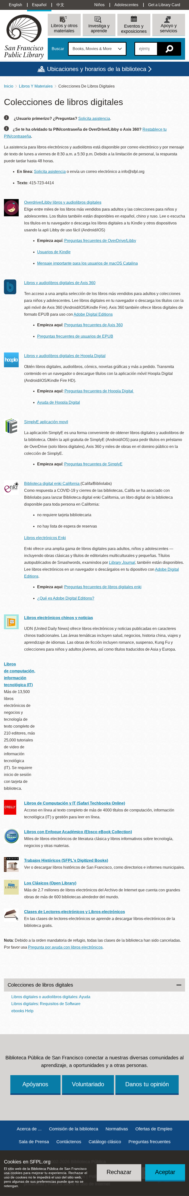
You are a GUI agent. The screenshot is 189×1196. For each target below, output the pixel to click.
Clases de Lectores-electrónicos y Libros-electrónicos (74, 912)
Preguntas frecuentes (149, 1141)
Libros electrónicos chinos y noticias (58, 618)
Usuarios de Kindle (54, 252)
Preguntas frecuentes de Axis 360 (93, 325)
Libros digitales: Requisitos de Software (45, 1004)
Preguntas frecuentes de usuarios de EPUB (75, 336)
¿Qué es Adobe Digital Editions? (65, 598)
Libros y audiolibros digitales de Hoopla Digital (65, 356)
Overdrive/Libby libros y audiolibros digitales (62, 202)
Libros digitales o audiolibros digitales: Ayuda (50, 997)
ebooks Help (22, 1011)
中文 (60, 5)
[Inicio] (24, 37)
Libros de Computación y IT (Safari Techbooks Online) (74, 803)
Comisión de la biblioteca (73, 1128)
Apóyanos (35, 1084)
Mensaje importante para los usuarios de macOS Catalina (87, 263)
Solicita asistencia (94, 118)
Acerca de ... (29, 1128)
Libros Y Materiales (36, 86)
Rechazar (119, 1172)
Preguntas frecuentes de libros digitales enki (103, 587)
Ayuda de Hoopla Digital (58, 402)
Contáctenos (68, 1141)
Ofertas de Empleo (153, 1128)
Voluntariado (88, 1084)
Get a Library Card (164, 5)
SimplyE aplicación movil (46, 422)
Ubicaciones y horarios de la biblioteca (96, 69)
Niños (99, 5)
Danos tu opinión (147, 1084)
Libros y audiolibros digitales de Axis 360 (59, 283)
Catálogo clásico (105, 1141)
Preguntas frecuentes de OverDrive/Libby (100, 241)
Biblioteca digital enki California (52, 483)
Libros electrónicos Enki (45, 538)
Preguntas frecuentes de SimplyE (93, 464)
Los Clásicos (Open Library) (50, 883)
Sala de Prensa (34, 1141)
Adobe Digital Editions (93, 314)
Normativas (117, 1128)
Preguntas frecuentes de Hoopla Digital (99, 391)
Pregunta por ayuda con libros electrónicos (65, 947)
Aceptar (165, 1172)
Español (39, 5)
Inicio (8, 86)
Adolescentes (126, 5)
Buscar (58, 49)
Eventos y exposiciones (134, 29)
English (15, 5)
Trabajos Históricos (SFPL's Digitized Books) (66, 860)
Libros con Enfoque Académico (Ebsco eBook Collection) (78, 832)
